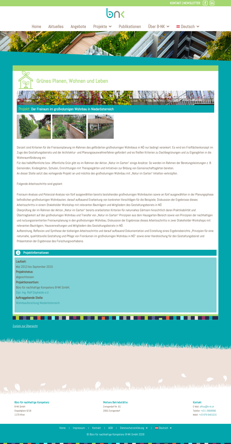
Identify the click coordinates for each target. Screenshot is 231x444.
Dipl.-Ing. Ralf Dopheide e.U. (32, 292)
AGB (110, 428)
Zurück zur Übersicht (25, 326)
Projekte (100, 26)
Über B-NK (156, 26)
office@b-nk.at (207, 406)
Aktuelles (56, 26)
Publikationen (130, 26)
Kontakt (175, 3)
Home (36, 26)
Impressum (79, 428)
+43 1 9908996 (208, 410)
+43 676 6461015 (208, 414)
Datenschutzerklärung (132, 428)
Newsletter (191, 3)
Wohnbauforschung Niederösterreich (38, 303)
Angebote (78, 26)
